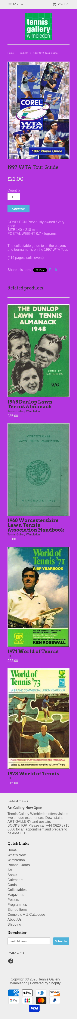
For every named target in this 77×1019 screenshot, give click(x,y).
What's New (16, 855)
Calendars (15, 880)
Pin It (53, 270)
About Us (14, 919)
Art (9, 870)
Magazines (15, 895)
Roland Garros (18, 865)
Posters (13, 899)
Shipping (14, 924)
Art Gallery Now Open (24, 808)
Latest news (17, 801)
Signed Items (17, 909)
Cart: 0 (63, 4)
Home (12, 850)
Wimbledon (16, 860)
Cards (12, 885)
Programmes (17, 904)
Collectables (17, 890)
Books (12, 875)
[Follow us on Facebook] (11, 962)
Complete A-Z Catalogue (26, 914)
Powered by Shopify (45, 983)
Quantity (13, 190)
